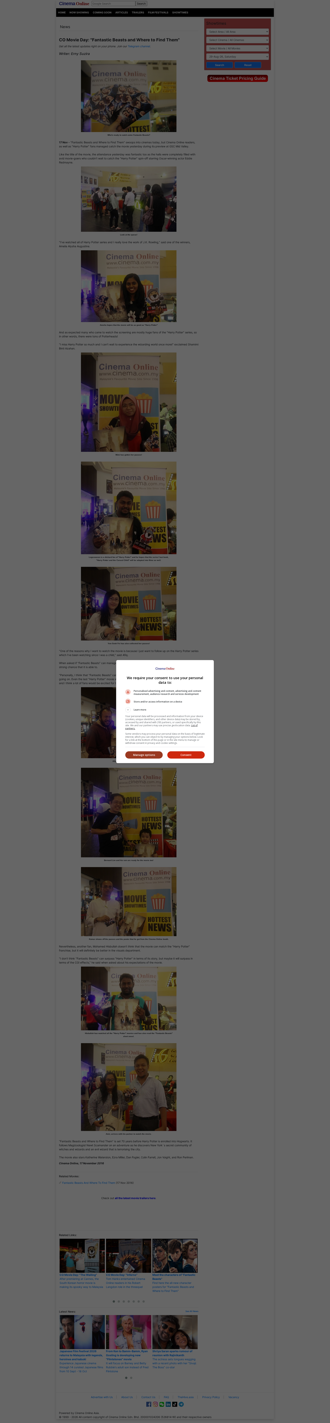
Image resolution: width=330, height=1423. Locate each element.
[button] (165, 709)
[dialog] (165, 711)
